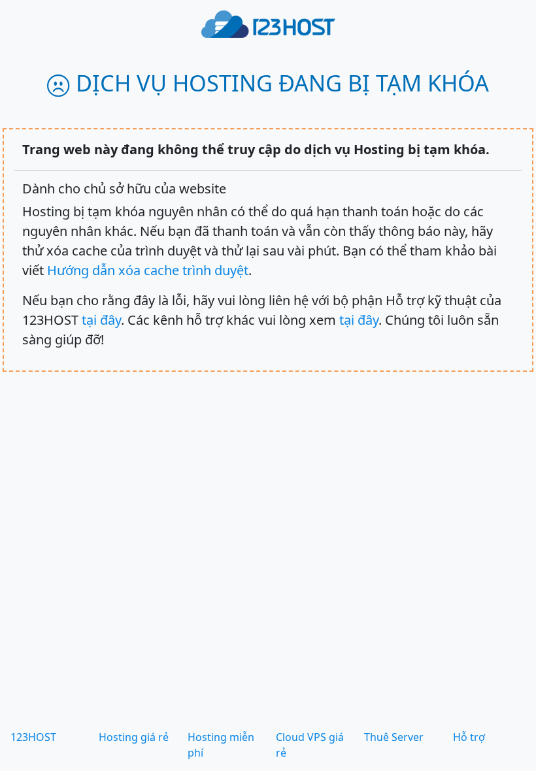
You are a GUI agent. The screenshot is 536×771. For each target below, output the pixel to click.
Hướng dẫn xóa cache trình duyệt (147, 270)
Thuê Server (394, 737)
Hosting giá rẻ (134, 737)
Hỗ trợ (469, 737)
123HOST (33, 737)
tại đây (101, 320)
